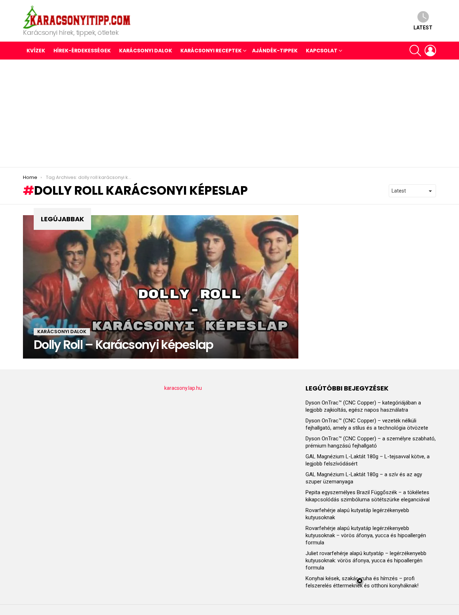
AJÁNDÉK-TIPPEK (275, 50)
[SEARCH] (415, 51)
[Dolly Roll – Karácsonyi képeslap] (160, 287)
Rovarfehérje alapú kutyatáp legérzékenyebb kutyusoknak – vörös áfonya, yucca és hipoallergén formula (366, 535)
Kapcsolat (321, 50)
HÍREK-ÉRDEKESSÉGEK (82, 50)
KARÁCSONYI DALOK (145, 50)
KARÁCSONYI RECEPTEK (211, 50)
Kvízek (36, 50)
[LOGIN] (430, 51)
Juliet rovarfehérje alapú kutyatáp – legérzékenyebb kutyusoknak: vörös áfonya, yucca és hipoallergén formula (366, 560)
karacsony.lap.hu (183, 388)
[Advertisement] (229, 113)
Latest (422, 27)
